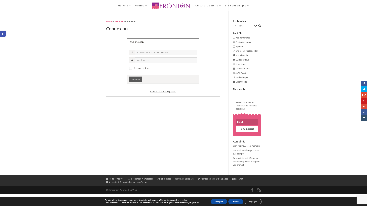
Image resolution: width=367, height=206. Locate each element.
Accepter (219, 201)
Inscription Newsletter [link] (141, 178)
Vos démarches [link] (242, 37)
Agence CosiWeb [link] (128, 190)
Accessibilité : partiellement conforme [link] (127, 182)
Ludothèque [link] (241, 81)
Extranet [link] (119, 21)
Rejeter (236, 201)
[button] (252, 190)
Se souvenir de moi (142, 68)
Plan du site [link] (165, 178)
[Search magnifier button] (260, 26)
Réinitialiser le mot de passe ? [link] (163, 91)
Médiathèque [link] (241, 77)
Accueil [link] (109, 21)
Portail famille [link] (241, 55)
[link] (3, 34)
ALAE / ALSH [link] (241, 73)
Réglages (253, 201)
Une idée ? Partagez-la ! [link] (246, 50)
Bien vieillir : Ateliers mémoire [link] (246, 145)
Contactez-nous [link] (243, 42)
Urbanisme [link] (240, 64)
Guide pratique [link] (242, 59)
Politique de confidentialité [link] (214, 178)
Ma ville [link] (123, 6)
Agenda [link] (239, 46)
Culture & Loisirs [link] (206, 6)
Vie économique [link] (235, 6)
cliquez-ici (194, 203)
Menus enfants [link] (242, 68)
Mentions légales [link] (185, 178)
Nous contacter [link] (116, 178)
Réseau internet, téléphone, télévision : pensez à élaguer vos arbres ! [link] (246, 161)
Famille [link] (140, 6)
